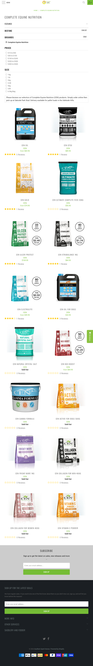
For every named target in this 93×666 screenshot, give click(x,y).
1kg (9, 75)
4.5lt (9, 83)
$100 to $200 (13, 58)
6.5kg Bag (11, 91)
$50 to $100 (12, 56)
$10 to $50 (12, 53)
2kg (9, 80)
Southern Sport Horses (42, 649)
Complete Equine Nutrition (18, 42)
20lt (9, 89)
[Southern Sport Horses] (46, 2)
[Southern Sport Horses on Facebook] (48, 639)
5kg (9, 86)
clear (84, 37)
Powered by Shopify (57, 649)
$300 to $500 (13, 64)
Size (7, 69)
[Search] (84, 2)
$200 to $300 (13, 61)
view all (84, 30)
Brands (9, 37)
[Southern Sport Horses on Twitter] (44, 639)
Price (8, 47)
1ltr (9, 77)
